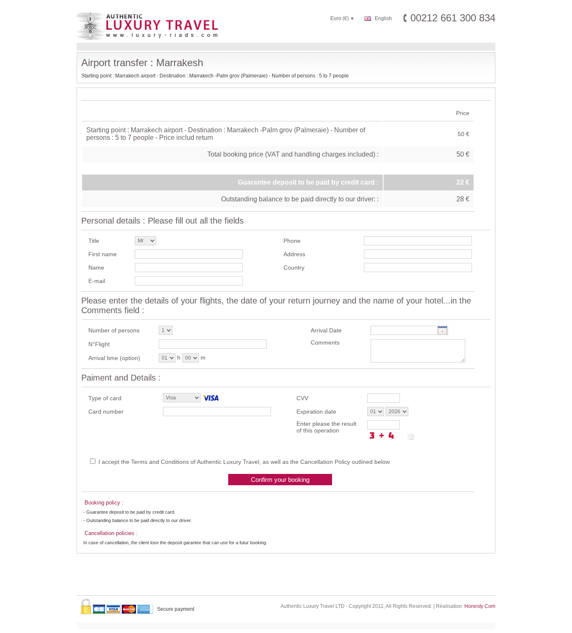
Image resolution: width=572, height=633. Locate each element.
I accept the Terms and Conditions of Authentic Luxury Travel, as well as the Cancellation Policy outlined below (244, 461)
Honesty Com (479, 606)
